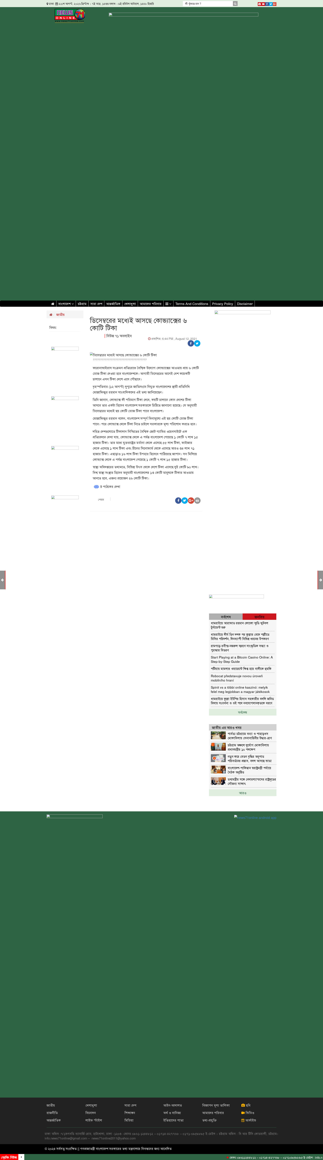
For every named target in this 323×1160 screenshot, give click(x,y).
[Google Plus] (274, 3)
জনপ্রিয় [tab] (259, 616)
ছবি (247, 1105)
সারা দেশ (96, 303)
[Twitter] (271, 3)
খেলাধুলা (130, 303)
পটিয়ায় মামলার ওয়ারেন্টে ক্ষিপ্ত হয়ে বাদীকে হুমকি (241, 668)
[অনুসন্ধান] (235, 3)
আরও (242, 792)
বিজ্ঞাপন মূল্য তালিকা (216, 1105)
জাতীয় (60, 314)
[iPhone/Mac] (260, 3)
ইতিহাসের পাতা (173, 1120)
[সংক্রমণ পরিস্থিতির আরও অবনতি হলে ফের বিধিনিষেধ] (2, 579)
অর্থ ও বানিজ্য (172, 1112)
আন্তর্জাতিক (113, 303)
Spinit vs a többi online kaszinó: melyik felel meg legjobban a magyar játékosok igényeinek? (240, 689)
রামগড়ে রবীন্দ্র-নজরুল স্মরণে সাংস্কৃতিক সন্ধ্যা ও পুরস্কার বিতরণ (239, 648)
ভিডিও (249, 1112)
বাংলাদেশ (65, 303)
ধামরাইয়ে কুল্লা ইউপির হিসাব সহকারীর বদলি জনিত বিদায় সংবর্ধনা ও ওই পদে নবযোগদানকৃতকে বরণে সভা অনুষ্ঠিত (242, 700)
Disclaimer (245, 303)
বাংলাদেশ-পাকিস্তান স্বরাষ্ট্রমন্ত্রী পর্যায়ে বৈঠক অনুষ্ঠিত (249, 770)
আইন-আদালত (172, 1105)
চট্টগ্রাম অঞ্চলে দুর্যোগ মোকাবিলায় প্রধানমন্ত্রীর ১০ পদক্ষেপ (248, 747)
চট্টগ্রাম (82, 303)
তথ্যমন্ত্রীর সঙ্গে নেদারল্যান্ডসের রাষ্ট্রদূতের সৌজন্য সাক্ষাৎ (252, 781)
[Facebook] (267, 3)
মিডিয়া (128, 1120)
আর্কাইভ (250, 1120)
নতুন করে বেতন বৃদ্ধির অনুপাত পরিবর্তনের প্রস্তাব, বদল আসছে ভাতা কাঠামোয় (250, 758)
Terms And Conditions (191, 303)
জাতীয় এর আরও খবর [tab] (227, 727)
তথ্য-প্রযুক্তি (209, 1120)
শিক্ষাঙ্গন (129, 1112)
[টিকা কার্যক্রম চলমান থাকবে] (320, 579)
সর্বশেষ (242, 712)
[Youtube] (263, 3)
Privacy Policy (222, 303)
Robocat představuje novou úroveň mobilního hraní (237, 678)
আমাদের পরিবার (151, 303)
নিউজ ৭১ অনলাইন (119, 335)
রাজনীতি (52, 1112)
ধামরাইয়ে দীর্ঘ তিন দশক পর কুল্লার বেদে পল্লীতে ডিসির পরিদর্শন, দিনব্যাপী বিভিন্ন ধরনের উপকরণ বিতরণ (240, 636)
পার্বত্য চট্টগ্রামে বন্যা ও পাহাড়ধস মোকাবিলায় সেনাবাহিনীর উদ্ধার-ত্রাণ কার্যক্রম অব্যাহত (250, 735)
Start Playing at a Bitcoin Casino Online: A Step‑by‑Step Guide (242, 659)
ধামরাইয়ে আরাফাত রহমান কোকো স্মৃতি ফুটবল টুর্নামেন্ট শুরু (239, 625)
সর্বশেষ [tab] (226, 616)
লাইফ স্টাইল (93, 1120)
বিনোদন (90, 1112)
